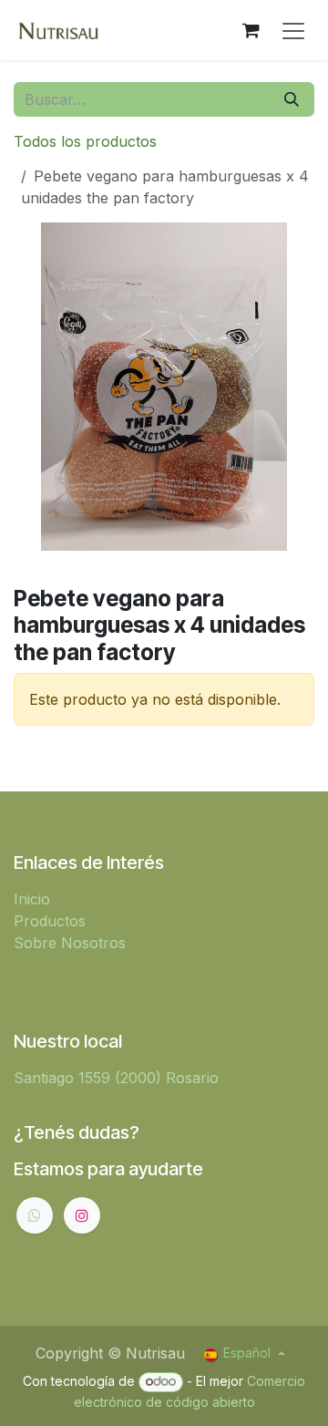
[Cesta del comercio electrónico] (250, 30)
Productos (50, 921)
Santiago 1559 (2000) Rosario (116, 1078)
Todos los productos (85, 141)
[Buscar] (291, 99)
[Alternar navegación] (293, 30)
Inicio (32, 899)
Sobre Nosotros (70, 943)
